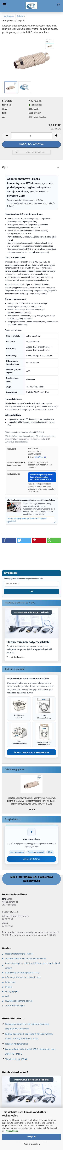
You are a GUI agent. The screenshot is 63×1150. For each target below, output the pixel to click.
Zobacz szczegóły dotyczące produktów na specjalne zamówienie (27, 520)
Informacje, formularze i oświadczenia (23, 977)
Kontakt (8, 987)
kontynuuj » (9, 16)
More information (31, 1144)
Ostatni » (21, 16)
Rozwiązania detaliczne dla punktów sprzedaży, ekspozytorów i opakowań (27, 1026)
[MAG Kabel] (31, 6)
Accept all (31, 1136)
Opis (4, 167)
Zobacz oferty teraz (31, 859)
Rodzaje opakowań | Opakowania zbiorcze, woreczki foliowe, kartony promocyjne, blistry (29, 1036)
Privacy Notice (12, 1131)
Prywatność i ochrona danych (19, 1001)
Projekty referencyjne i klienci (19, 954)
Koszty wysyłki (11, 991)
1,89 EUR (31, 809)
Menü (4, 4)
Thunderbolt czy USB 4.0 (16, 1059)
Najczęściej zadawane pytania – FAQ (22, 972)
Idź (31, 591)
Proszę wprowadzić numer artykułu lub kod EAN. (23, 579)
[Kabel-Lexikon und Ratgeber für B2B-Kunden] (31, 623)
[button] (6, 135)
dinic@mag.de (40, 457)
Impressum (10, 982)
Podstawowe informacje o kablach (31, 612)
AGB (7, 996)
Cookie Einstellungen (15, 1005)
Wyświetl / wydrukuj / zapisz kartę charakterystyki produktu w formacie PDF (41, 477)
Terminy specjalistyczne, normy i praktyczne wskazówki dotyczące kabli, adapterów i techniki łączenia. (29, 649)
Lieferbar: (6, 105)
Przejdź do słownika (15, 657)
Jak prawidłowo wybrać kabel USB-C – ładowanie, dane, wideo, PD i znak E (30, 1051)
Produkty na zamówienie (16, 1044)
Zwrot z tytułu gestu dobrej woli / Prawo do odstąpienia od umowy (32, 965)
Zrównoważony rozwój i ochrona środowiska (25, 958)
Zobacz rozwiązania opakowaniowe (31, 752)
